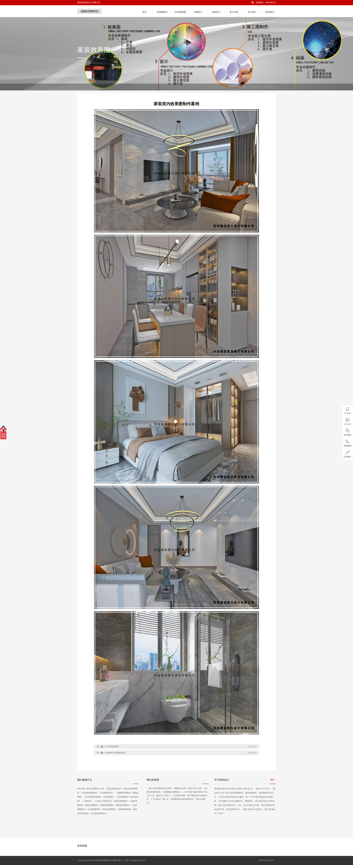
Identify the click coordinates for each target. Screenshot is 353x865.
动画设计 (216, 12)
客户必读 (234, 12)
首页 (144, 12)
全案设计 (198, 12)
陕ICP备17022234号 (267, 860)
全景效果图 (180, 12)
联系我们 (269, 12)
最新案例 (242, 87)
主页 (234, 87)
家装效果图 (268, 87)
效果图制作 (162, 12)
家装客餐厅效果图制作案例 (115, 753)
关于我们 (252, 12)
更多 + (273, 780)
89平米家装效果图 (112, 746)
